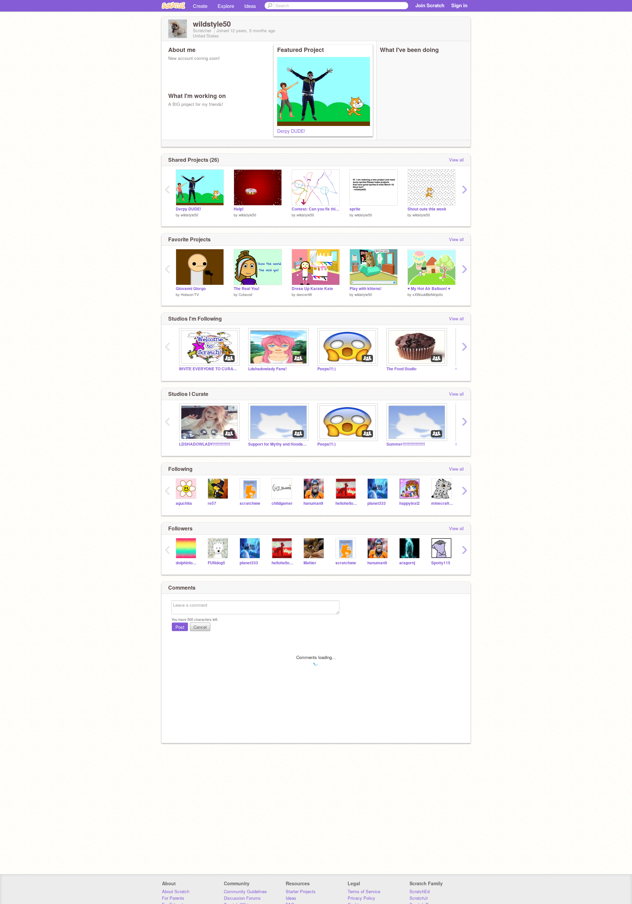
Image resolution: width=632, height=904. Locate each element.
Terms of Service (364, 891)
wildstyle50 (189, 214)
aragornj (407, 563)
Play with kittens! (366, 288)
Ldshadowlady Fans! (267, 369)
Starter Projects (301, 891)
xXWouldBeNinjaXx (427, 294)
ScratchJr (418, 898)
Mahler (309, 563)
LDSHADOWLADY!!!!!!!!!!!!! (204, 444)
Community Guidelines (245, 891)
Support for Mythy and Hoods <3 (277, 444)
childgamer (282, 503)
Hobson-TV (190, 294)
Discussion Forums (242, 898)
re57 (212, 503)
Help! (239, 209)
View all (456, 160)
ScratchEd (419, 891)
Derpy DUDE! (291, 131)
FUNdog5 (216, 563)
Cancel (200, 627)
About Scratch (175, 891)
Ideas (250, 5)
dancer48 (304, 294)
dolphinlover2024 (187, 563)
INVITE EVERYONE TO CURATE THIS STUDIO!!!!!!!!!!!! (208, 369)
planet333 (376, 503)
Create (200, 5)
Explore (226, 5)
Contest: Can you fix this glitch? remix (316, 209)
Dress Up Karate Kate (312, 288)
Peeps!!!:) (326, 369)
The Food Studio (401, 369)
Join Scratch (429, 5)
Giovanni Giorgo (191, 288)
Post (179, 627)
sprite (355, 209)
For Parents (173, 898)
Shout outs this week (427, 209)
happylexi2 (409, 503)
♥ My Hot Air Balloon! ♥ (429, 288)
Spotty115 (440, 563)
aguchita (184, 503)
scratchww (250, 503)
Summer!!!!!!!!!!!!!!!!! (405, 444)
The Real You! (246, 288)
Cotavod (245, 294)
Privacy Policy (361, 898)
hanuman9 (313, 503)
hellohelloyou (346, 503)
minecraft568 (442, 503)
